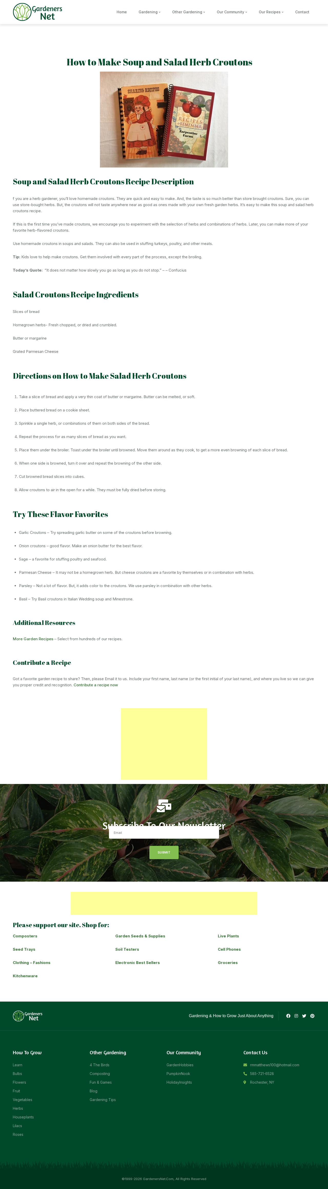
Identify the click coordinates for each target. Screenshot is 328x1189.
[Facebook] (288, 1016)
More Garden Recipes (33, 638)
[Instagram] (296, 1016)
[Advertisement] (164, 744)
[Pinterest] (312, 1016)
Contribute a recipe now (96, 684)
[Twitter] (304, 1016)
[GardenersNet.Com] (38, 11)
